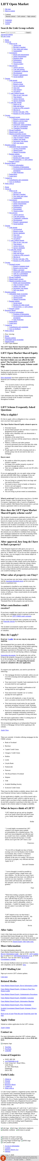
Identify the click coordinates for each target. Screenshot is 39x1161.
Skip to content (10, 11)
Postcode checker (9, 621)
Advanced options (7, 34)
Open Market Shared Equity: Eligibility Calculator (17, 998)
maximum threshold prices (14, 581)
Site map (8, 9)
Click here (4, 977)
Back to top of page (7, 1013)
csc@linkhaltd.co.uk (11, 1061)
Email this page (29, 1013)
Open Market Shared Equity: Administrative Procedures (19, 994)
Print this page (19, 1013)
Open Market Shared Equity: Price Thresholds (16, 1005)
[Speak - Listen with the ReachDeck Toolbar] (3, 1158)
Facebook (8, 1049)
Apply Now (5, 730)
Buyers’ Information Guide (10, 954)
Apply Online (5, 1027)
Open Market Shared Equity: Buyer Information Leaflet (19, 985)
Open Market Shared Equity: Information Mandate (17, 1001)
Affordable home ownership (14, 340)
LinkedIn (8, 1051)
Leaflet (10, 639)
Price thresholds (6, 377)
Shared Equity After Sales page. (23, 941)
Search (3, 32)
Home (7, 336)
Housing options (10, 338)
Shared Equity (9, 341)
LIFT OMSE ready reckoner (21, 616)
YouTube (8, 1047)
